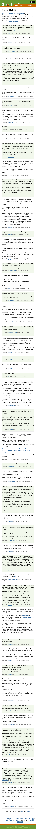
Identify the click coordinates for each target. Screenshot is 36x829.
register (27, 811)
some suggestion (17, 768)
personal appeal (27, 617)
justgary (10, 429)
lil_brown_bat (12, 270)
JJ (9, 129)
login (21, 5)
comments (23, 4)
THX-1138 (11, 157)
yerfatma (10, 764)
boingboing (5, 780)
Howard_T (11, 122)
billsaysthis (11, 405)
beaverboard (11, 51)
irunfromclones (12, 332)
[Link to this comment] (2, 33)
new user (30, 5)
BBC (15, 30)
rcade (10, 21)
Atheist (10, 227)
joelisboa (10, 359)
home (16, 4)
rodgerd (10, 644)
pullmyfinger (11, 570)
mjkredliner (11, 321)
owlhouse (11, 466)
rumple (10, 782)
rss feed (9, 820)
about (16, 5)
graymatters (11, 96)
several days (25, 615)
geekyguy (11, 59)
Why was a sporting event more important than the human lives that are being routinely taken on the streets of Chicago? (17, 450)
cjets (9, 175)
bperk (10, 352)
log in (22, 811)
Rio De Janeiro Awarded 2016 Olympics (13, 13)
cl (8, 376)
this (15, 576)
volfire (10, 138)
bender (10, 42)
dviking (10, 605)
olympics (15, 21)
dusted (10, 33)
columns (30, 4)
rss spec (16, 820)
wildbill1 (10, 521)
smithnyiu (11, 105)
